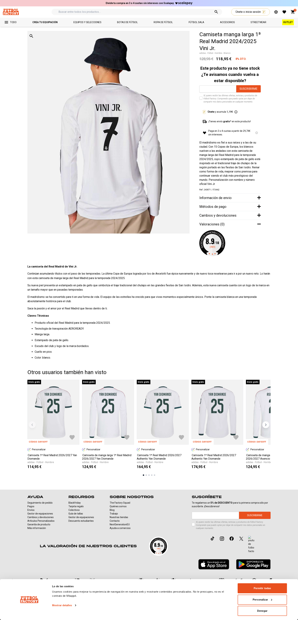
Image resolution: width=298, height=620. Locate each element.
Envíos (30, 510)
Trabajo (114, 513)
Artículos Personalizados (40, 520)
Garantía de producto (38, 524)
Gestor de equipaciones (40, 513)
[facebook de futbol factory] (231, 538)
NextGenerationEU (120, 524)
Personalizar (260, 599)
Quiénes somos (118, 506)
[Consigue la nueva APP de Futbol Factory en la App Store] (213, 564)
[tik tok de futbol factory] (212, 538)
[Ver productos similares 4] (151, 475)
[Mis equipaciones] (276, 12)
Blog (112, 510)
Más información (36, 528)
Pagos (30, 506)
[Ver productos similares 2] (146, 475)
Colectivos (74, 510)
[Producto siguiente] (265, 424)
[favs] (284, 12)
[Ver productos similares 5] (154, 475)
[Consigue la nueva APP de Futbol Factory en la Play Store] (253, 564)
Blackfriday (74, 502)
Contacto (115, 520)
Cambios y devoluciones (40, 517)
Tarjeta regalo (76, 506)
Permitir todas (262, 588)
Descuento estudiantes (81, 520)
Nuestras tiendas (119, 517)
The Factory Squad (120, 502)
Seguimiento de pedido (40, 502)
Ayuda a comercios (120, 528)
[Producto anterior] (32, 424)
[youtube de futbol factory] (251, 544)
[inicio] (11, 12)
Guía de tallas (75, 513)
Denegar (262, 610)
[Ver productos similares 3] (149, 475)
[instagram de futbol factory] (222, 538)
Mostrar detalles (62, 605)
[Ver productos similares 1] (143, 475)
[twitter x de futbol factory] (241, 538)
